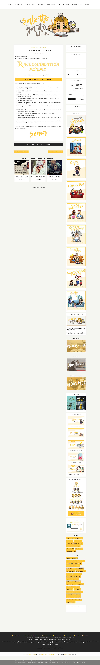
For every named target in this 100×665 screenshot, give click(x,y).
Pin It (42, 144)
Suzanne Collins (80, 568)
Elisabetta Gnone (80, 560)
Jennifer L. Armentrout (72, 558)
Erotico (69, 540)
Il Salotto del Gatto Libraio (31, 654)
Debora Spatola (70, 568)
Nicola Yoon (77, 589)
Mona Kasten (78, 563)
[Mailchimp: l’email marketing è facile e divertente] (82, 100)
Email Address (72, 90)
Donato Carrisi (70, 560)
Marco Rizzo (70, 589)
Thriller (77, 548)
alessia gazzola (71, 571)
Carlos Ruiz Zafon (80, 571)
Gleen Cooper (70, 594)
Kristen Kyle (69, 576)
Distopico (77, 538)
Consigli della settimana (38, 47)
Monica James (78, 599)
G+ (37, 144)
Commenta (48, 144)
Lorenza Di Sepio (79, 584)
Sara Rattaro (77, 576)
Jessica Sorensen (77, 573)
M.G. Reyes (77, 586)
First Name (70, 94)
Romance (69, 548)
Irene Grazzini (70, 581)
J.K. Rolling (69, 573)
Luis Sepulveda (70, 599)
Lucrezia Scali (70, 586)
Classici (68, 538)
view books (81, 530)
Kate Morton (77, 597)
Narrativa (76, 543)
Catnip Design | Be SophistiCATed (47, 654)
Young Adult (70, 551)
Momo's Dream (67, 654)
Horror (68, 543)
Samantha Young (71, 602)
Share (33, 144)
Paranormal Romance (72, 546)
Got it (83, 662)
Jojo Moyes (69, 597)
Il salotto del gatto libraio (76, 524)
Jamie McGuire (70, 563)
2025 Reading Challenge (75, 522)
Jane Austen (77, 594)
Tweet (27, 144)
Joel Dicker (77, 581)
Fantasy (76, 540)
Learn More (76, 662)
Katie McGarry (70, 584)
